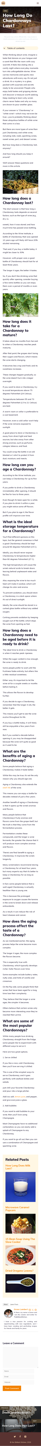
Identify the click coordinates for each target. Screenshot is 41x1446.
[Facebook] (30, 1309)
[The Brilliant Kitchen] (4, 3)
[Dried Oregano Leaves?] (20, 1291)
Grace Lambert (21, 1309)
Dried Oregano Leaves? (19, 1270)
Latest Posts (14, 1304)
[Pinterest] (35, 1309)
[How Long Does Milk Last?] (20, 1200)
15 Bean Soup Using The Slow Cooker (20, 1240)
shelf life (6, 787)
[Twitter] (32, 1309)
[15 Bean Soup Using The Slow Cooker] (20, 1263)
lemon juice (20, 1096)
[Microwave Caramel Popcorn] (20, 1232)
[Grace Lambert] (8, 1317)
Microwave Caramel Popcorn (17, 1209)
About (6, 1304)
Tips (5, 11)
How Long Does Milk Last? (17, 1167)
